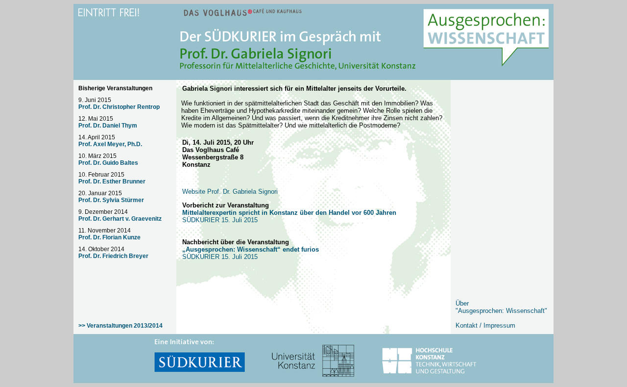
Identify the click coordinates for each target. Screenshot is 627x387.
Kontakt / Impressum (485, 325)
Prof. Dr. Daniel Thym (107, 125)
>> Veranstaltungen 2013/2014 (120, 325)
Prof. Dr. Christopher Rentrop (119, 106)
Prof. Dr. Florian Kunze (109, 237)
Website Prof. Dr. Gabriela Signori (230, 191)
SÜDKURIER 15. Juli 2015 (250, 253)
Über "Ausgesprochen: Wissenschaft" (501, 307)
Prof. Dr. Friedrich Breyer (113, 256)
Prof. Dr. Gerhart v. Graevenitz (120, 218)
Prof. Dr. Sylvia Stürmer (111, 200)
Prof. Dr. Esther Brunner (111, 181)
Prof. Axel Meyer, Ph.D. (110, 144)
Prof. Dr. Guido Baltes (108, 162)
